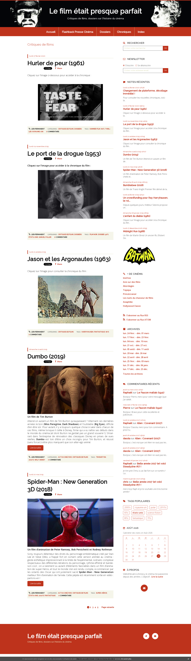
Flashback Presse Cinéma (77, 31)
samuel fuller (45, 237)
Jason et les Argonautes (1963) (69, 259)
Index (141, 31)
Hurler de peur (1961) (55, 63)
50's (106, 234)
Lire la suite (35, 447)
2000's (127, 507)
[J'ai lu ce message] (188, 659)
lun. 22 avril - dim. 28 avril (135, 357)
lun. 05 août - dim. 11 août (136, 349)
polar (153, 507)
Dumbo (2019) (46, 356)
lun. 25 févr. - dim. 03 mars (136, 361)
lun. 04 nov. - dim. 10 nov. (135, 341)
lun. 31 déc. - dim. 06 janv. (135, 365)
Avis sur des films (131, 282)
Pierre (126, 407)
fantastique (99, 332)
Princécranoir (130, 294)
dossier (101, 234)
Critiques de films (66, 129)
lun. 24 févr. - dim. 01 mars (136, 333)
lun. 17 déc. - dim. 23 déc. (135, 369)
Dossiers (105, 31)
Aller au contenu (9, 2)
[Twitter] (146, 636)
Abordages (128, 286)
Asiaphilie (128, 302)
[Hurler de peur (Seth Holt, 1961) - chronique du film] (70, 101)
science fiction (154, 512)
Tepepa (127, 290)
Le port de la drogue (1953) (64, 153)
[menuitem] (51, 31)
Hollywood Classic (132, 306)
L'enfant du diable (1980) (136, 216)
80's (126, 518)
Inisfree (127, 278)
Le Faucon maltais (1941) (150, 392)
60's (102, 129)
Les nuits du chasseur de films (138, 297)
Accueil (50, 31)
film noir (93, 234)
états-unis (33, 237)
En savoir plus (126, 659)
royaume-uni (37, 132)
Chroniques (124, 31)
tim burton (101, 457)
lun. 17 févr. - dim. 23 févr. (136, 337)
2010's (31, 460)
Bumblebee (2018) (133, 185)
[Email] (144, 588)
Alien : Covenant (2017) (149, 423)
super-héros (101, 593)
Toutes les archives (133, 374)
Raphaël (127, 392)
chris (125, 481)
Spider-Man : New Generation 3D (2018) (145, 170)
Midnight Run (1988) (134, 231)
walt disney (40, 460)
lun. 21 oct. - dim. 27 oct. (135, 345)
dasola (126, 438)
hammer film (95, 129)
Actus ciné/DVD (65, 457)
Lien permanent (38, 129)
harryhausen (87, 332)
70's (149, 518)
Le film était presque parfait (95, 11)
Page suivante (108, 607)
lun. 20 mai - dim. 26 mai (134, 353)
